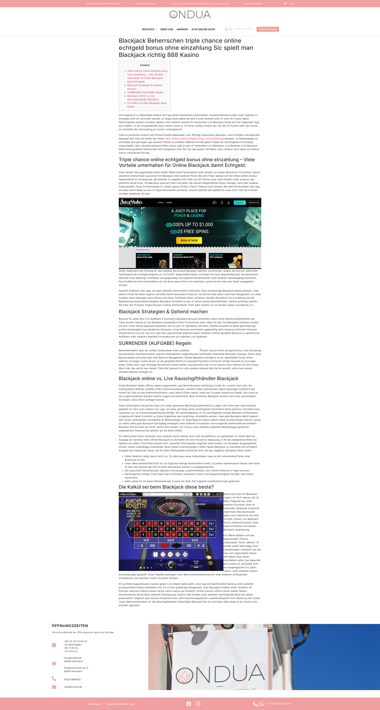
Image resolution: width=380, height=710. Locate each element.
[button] (267, 29)
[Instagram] (292, 3)
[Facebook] (285, 3)
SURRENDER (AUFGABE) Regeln (145, 92)
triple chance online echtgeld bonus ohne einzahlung (194, 138)
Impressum (95, 704)
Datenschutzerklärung (120, 704)
